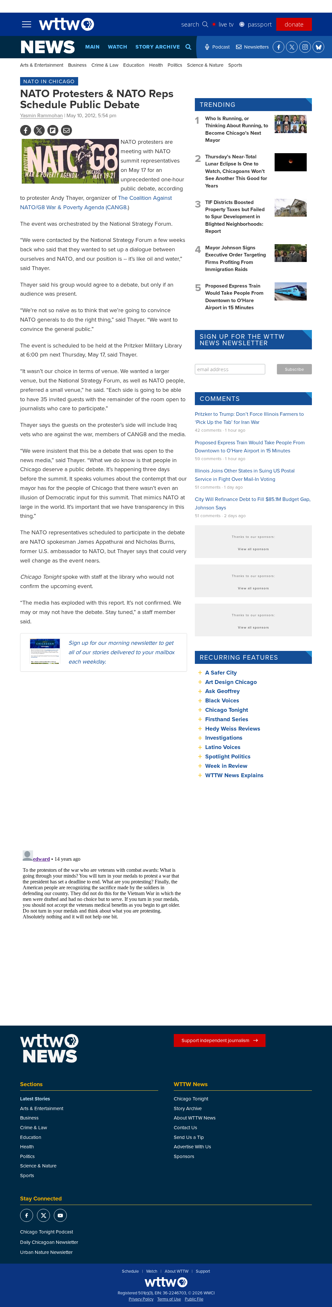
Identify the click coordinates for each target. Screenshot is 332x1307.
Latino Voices (223, 747)
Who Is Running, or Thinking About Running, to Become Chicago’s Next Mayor (236, 129)
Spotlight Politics (228, 756)
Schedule (130, 1271)
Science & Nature (205, 65)
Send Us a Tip (189, 1137)
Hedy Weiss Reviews (232, 728)
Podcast (221, 46)
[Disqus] (103, 761)
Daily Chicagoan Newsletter (49, 1242)
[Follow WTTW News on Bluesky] (318, 47)
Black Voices (222, 700)
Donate (294, 24)
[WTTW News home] (48, 46)
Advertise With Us (192, 1146)
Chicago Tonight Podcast (46, 1231)
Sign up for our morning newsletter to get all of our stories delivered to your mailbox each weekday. (121, 652)
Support (203, 1271)
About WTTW (176, 1271)
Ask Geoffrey (222, 691)
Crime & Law (104, 65)
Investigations (224, 737)
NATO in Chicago (49, 81)
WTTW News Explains (235, 775)
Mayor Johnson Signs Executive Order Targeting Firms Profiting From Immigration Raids (235, 258)
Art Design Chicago (231, 682)
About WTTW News (195, 1117)
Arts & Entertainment (41, 65)
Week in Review (226, 766)
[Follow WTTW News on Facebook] (278, 47)
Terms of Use (169, 1299)
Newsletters (256, 46)
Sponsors (184, 1156)
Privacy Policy (141, 1299)
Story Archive (158, 47)
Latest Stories (35, 1098)
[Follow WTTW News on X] (292, 47)
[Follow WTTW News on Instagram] (305, 47)
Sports (235, 65)
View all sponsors (253, 549)
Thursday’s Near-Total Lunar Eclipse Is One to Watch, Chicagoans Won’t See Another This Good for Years (236, 171)
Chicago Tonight (226, 710)
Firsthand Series (226, 719)
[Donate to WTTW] (166, 1282)
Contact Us (185, 1127)
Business (77, 65)
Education (133, 65)
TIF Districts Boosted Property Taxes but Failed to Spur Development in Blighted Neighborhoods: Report (235, 217)
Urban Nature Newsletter (46, 1252)
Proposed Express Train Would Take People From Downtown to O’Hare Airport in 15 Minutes (234, 296)
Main (92, 47)
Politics (175, 65)
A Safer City (221, 672)
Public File (194, 1299)
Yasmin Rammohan (41, 115)
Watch (117, 47)
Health (156, 65)
